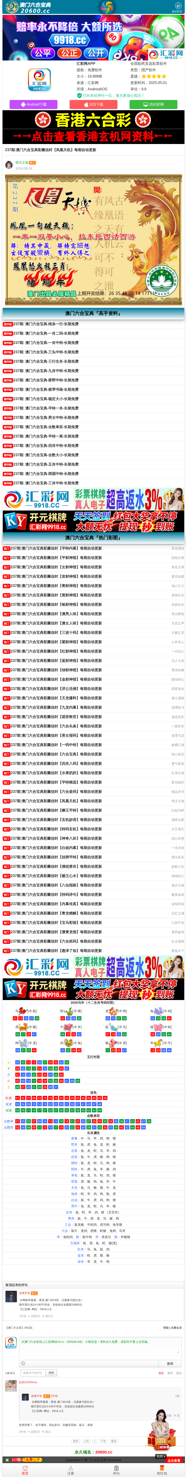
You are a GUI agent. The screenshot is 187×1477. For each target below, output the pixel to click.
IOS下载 (96, 104)
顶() (49, 1316)
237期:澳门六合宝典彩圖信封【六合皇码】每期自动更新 (53, 791)
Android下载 (37, 104)
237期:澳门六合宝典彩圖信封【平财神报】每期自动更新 (53, 558)
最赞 (170, 1373)
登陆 (166, 1327)
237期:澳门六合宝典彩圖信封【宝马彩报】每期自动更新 (53, 922)
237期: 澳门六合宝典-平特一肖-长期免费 (41, 408)
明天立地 (22, 162)
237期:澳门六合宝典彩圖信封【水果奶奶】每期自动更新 (53, 773)
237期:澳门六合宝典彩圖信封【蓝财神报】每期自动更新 (53, 661)
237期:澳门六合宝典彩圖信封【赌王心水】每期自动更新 (53, 876)
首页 (25, 1473)
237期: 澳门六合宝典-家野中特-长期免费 (41, 380)
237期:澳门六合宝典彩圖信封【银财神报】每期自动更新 (53, 604)
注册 (70, 1473)
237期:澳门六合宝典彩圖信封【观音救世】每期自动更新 (53, 717)
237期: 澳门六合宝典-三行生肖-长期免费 (41, 361)
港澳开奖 (24, 1293)
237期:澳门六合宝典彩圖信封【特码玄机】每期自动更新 (53, 829)
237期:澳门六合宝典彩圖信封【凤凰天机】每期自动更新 (53, 801)
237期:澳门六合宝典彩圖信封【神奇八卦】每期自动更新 (53, 838)
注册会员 (176, 1327)
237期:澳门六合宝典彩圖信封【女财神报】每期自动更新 (53, 567)
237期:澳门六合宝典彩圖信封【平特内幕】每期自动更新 (53, 548)
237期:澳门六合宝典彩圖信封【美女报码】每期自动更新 (53, 735)
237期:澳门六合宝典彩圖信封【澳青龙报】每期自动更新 (53, 932)
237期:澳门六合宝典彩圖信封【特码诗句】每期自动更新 (53, 894)
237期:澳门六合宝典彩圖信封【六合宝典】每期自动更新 (53, 754)
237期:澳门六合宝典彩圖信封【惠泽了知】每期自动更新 (53, 951)
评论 (116, 1473)
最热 (179, 1373)
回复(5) (35, 1316)
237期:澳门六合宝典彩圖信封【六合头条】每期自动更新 (53, 726)
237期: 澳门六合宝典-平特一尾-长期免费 (41, 436)
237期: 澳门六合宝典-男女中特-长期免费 (41, 417)
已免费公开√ (32, 1460)
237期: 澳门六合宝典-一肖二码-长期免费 (41, 333)
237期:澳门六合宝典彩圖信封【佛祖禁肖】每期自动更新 (53, 866)
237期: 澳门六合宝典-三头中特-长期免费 (41, 352)
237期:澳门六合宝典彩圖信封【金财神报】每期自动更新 (53, 679)
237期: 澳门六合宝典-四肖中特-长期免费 (41, 446)
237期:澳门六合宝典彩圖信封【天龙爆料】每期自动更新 (53, 698)
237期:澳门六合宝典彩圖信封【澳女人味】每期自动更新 (53, 623)
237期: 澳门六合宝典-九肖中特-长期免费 (41, 371)
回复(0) (35, 1431)
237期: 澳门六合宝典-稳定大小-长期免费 (41, 399)
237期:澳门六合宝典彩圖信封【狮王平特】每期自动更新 (53, 810)
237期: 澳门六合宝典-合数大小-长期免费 (41, 455)
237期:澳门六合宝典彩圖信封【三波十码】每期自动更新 (53, 632)
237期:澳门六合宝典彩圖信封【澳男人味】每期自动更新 (53, 614)
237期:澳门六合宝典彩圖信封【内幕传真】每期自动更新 (53, 904)
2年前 (22, 1316)
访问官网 (156, 104)
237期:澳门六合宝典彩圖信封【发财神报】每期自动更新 (53, 576)
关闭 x (160, 1456)
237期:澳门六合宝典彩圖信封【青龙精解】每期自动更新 (53, 913)
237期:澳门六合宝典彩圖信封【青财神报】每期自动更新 (53, 586)
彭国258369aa (28, 1382)
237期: (17, 1460)
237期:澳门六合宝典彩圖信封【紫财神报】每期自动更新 (53, 642)
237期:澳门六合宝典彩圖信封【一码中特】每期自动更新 (53, 745)
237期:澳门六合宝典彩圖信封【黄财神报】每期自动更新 (53, 595)
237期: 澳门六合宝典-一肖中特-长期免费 (41, 343)
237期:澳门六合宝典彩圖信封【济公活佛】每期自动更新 (53, 689)
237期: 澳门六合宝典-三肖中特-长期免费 (41, 483)
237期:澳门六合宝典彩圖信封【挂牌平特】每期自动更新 (53, 857)
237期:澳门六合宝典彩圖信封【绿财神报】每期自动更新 (53, 670)
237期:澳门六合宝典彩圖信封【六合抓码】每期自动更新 (53, 941)
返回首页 (177, 11)
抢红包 (162, 1473)
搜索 (51, 1372)
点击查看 (174, 1460)
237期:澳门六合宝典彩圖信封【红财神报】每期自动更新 (53, 651)
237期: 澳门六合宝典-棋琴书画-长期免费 (41, 389)
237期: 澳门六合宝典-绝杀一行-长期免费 (41, 324)
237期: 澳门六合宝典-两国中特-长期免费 (41, 474)
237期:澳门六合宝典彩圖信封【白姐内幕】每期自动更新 (53, 848)
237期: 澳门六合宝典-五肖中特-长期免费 (41, 464)
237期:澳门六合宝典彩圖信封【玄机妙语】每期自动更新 (53, 820)
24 (50, 1316)
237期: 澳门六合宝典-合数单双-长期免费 (41, 427)
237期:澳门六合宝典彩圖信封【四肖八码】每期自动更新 (53, 763)
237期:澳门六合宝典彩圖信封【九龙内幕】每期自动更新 (53, 707)
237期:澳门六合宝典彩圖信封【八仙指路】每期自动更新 (53, 885)
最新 (161, 1373)
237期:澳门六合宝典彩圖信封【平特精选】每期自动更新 (53, 782)
